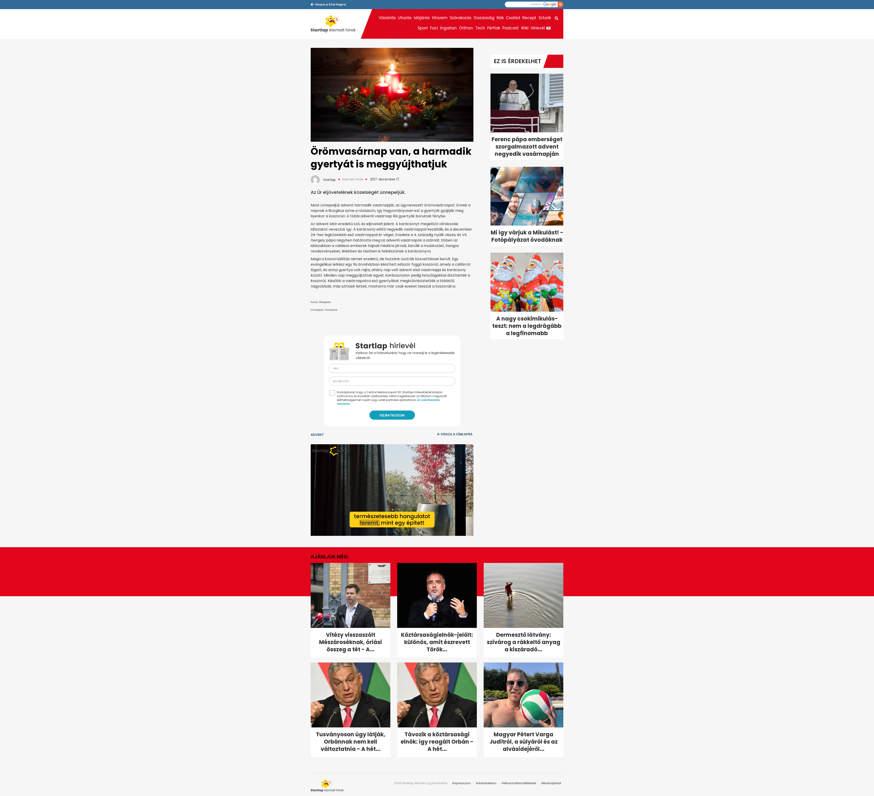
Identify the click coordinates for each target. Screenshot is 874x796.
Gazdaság (484, 18)
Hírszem (439, 18)
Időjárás (422, 18)
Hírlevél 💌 (541, 28)
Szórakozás (460, 18)
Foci (434, 28)
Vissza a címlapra (457, 434)
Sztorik (545, 18)
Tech (480, 28)
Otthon (466, 28)
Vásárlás (387, 18)
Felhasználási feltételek (519, 783)
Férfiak (493, 28)
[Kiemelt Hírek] (336, 24)
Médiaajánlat (551, 783)
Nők (500, 18)
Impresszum (461, 783)
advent (317, 434)
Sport (423, 28)
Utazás (405, 18)
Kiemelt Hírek (353, 179)
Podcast (510, 28)
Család (513, 18)
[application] (392, 490)
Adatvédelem (486, 783)
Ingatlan (448, 28)
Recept (529, 18)
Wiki (524, 28)
